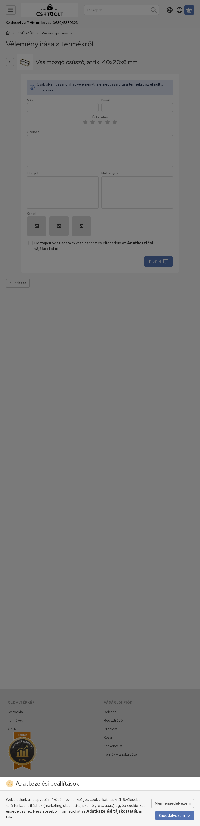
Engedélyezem (172, 815)
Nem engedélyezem (173, 803)
